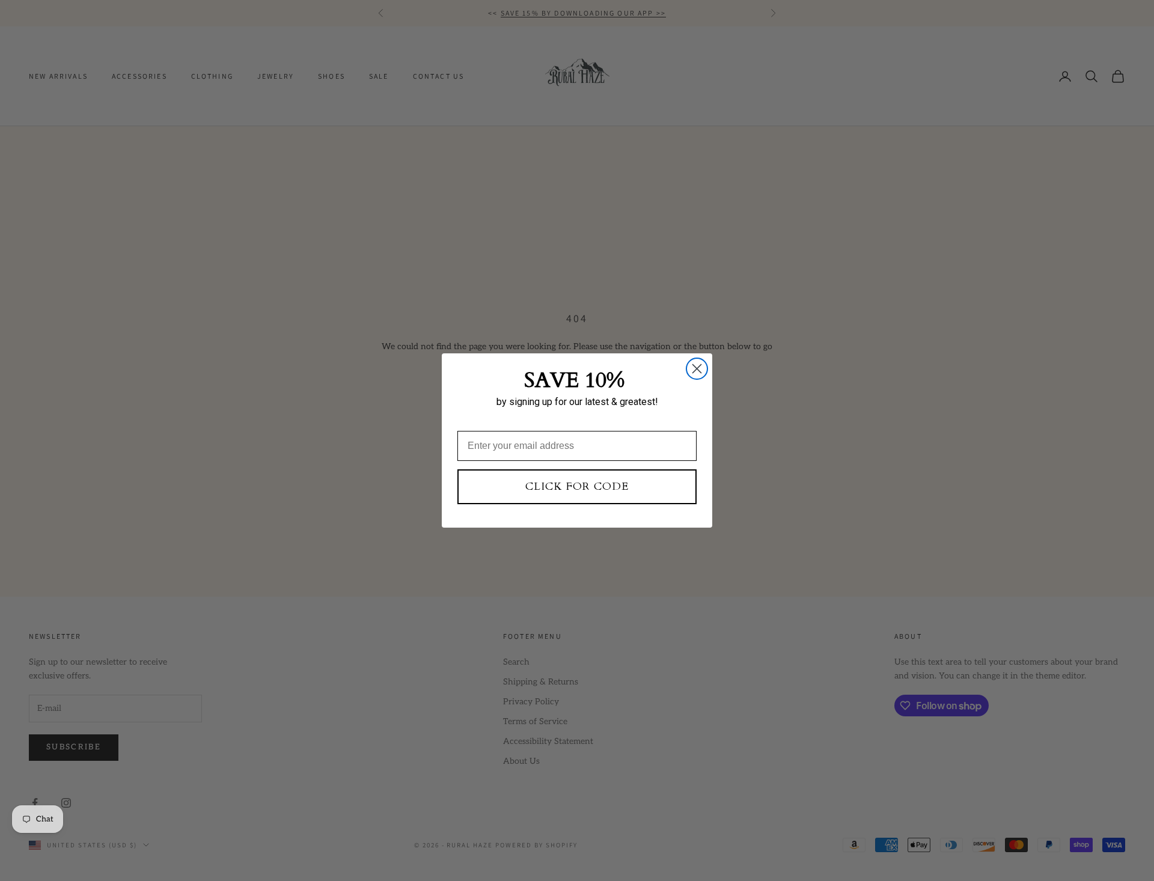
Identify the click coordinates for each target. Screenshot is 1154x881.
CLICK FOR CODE (577, 486)
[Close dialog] (696, 368)
